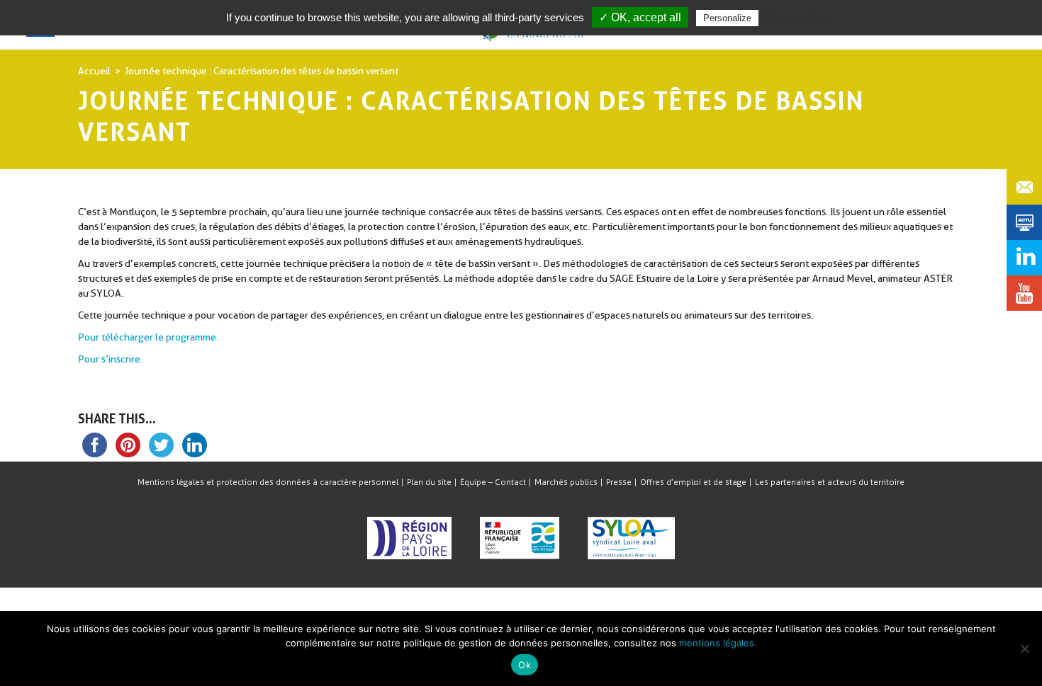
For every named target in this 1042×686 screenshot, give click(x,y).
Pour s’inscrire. (110, 359)
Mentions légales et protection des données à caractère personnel (268, 482)
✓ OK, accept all (640, 17)
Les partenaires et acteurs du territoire (829, 482)
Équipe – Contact (493, 482)
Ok (524, 664)
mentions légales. (718, 642)
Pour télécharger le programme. (148, 337)
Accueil (94, 70)
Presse (619, 482)
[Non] (1024, 648)
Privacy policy (796, 17)
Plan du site (429, 482)
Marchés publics (566, 482)
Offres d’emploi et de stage (693, 482)
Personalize (727, 18)
